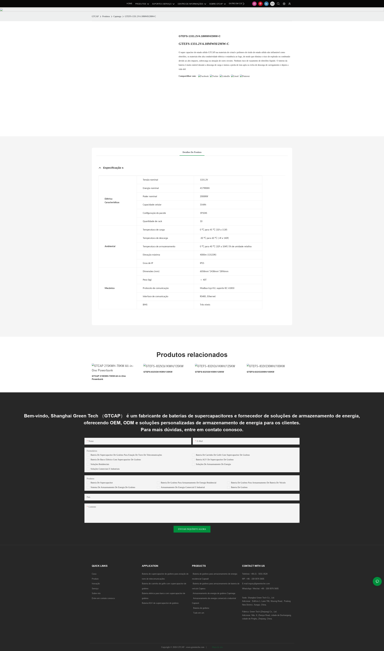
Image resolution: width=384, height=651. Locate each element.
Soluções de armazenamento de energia (213, 464)
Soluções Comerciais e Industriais (105, 469)
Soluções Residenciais (100, 464)
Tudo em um (198, 613)
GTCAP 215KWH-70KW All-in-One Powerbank (109, 377)
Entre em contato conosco (103, 598)
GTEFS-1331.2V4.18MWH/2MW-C (140, 16)
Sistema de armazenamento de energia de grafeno (113, 487)
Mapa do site (217, 647)
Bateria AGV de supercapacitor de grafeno (215, 459)
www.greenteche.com (195, 647)
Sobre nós (96, 593)
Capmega (117, 16)
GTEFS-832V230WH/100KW (260, 372)
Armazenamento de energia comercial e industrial (183, 487)
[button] (243, 3)
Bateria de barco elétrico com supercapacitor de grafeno (116, 459)
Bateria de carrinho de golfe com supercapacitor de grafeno (223, 455)
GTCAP (95, 16)
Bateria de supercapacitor (102, 483)
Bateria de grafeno (239, 487)
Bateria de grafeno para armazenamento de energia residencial (188, 483)
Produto (95, 579)
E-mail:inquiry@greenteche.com (256, 583)
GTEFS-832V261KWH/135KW (157, 372)
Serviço (95, 588)
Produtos (106, 16)
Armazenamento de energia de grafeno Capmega (214, 593)
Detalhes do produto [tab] (192, 152)
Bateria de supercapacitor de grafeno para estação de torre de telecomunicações (126, 455)
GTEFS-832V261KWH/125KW (209, 372)
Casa (94, 574)
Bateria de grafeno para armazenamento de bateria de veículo (258, 483)
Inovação (96, 583)
